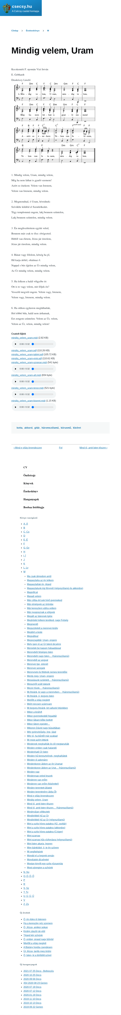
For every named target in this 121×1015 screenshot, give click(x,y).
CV (25, 467)
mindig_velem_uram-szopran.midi (29, 362)
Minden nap (33, 772)
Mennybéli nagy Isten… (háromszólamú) (48, 656)
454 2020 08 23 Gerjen (35, 983)
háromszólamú (50, 428)
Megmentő (32, 624)
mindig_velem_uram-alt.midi (26, 375)
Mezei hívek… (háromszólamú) (43, 688)
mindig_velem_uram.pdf (24, 350)
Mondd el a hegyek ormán (40, 855)
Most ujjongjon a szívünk (40, 867)
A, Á (25, 524)
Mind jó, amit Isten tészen (93, 447)
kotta (20, 428)
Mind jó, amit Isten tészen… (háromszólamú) (50, 807)
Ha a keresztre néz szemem (38, 923)
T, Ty (25, 892)
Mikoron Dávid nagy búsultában (43, 728)
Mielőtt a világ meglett (38, 700)
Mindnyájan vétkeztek (38, 811)
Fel (60, 447)
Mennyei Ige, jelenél (37, 664)
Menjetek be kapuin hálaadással (44, 648)
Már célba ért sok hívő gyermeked (44, 600)
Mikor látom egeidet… (38, 724)
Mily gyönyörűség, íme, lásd (41, 732)
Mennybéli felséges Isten (40, 652)
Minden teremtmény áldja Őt (41, 792)
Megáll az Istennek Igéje (39, 616)
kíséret (77, 428)
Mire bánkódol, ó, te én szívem (43, 847)
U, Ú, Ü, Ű (28, 896)
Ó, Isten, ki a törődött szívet (37, 955)
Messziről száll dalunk (38, 684)
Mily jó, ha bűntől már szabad (42, 736)
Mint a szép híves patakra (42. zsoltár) (46, 823)
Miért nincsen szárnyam (39, 704)
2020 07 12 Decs (32, 991)
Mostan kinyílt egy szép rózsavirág (45, 863)
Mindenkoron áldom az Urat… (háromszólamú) (51, 768)
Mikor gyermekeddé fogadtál (42, 716)
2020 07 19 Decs (32, 987)
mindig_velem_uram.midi (24, 338)
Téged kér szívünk (33, 935)
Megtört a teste (34, 632)
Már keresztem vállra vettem (41, 608)
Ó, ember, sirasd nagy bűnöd (38, 939)
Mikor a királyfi (34, 712)
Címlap (14, 30)
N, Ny (26, 872)
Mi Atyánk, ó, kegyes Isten (40, 696)
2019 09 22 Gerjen (33, 1007)
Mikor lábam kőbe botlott (40, 720)
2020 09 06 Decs (32, 979)
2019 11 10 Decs (32, 999)
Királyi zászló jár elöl (34, 931)
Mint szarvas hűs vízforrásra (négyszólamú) (49, 839)
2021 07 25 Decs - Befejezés (38, 971)
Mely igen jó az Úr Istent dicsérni (44, 644)
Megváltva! (32, 636)
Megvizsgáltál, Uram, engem (42, 640)
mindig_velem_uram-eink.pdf (26, 358)
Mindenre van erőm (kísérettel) (43, 784)
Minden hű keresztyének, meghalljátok (47, 756)
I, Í (24, 555)
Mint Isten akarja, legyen (39, 843)
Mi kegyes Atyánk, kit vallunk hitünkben (47, 708)
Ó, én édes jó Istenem (34, 919)
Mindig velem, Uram (37, 799)
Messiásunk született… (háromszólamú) (48, 680)
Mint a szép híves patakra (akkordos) (46, 827)
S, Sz (26, 888)
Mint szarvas (33, 835)
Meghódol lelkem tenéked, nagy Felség (47, 620)
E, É (25, 540)
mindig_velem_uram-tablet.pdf (27, 354)
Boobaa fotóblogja (33, 507)
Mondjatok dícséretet (38, 859)
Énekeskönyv (33, 30)
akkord (28, 428)
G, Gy (26, 548)
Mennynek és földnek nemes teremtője (47, 672)
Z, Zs (26, 904)
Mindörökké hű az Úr (38, 815)
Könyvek (28, 483)
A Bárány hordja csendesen (37, 947)
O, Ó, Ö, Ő (28, 876)
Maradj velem (34, 596)
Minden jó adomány (37, 760)
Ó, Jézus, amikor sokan (35, 927)
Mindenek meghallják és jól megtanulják (48, 744)
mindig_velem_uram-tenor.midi (27, 388)
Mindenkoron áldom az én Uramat (44, 764)
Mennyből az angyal (37, 660)
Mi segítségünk (35, 851)
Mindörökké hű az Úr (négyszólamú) (46, 819)
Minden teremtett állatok (39, 788)
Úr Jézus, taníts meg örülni (37, 951)
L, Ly (25, 567)
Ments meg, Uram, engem (40, 676)
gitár (37, 428)
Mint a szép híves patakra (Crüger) (45, 831)
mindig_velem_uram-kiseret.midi (28, 400)
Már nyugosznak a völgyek (41, 612)
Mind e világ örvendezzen (28, 447)
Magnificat (32, 592)
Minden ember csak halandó (42, 748)
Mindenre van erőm (37, 780)
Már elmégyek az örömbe (40, 604)
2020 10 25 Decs (32, 975)
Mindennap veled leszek (40, 776)
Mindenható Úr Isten (37, 752)
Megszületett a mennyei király (42, 628)
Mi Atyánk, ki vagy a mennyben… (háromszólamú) (53, 692)
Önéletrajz (29, 475)
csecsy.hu (22, 6)
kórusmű (66, 428)
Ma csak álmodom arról (39, 576)
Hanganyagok (31, 499)
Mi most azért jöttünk (37, 740)
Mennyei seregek (36, 668)
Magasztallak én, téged (39, 584)
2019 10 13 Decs (32, 1003)
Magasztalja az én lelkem (40, 580)
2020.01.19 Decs (32, 995)
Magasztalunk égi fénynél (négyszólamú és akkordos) (55, 588)
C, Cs (26, 532)
